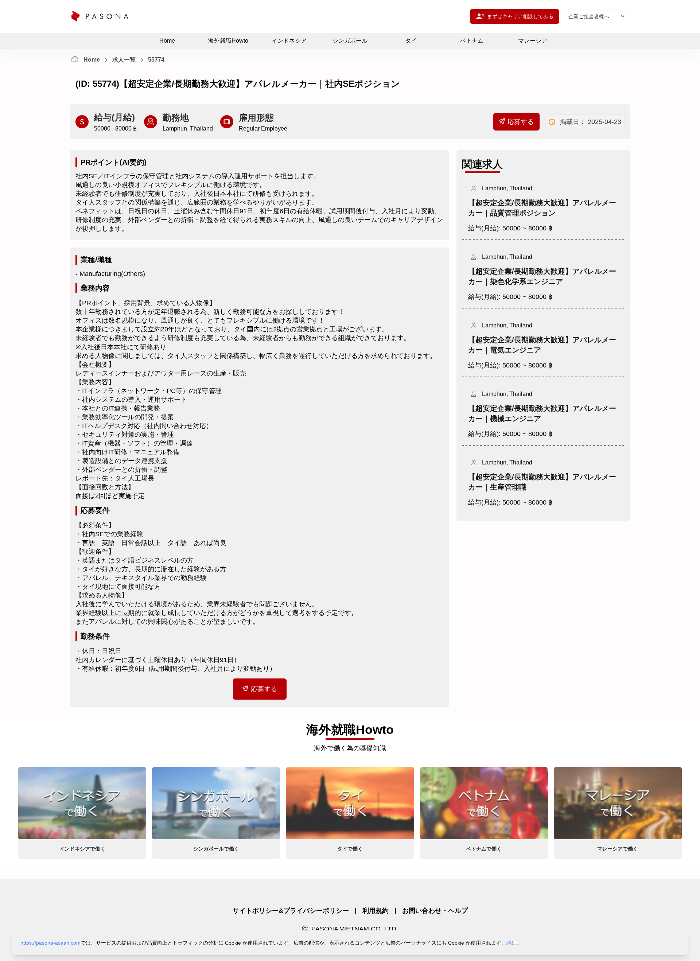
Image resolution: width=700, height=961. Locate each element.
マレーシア (532, 41)
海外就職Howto (228, 41)
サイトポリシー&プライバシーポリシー (291, 910)
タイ (411, 41)
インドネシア (289, 41)
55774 (156, 60)
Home (167, 41)
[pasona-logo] (100, 16)
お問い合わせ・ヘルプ (435, 910)
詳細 (511, 943)
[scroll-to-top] (666, 946)
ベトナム (471, 41)
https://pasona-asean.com (50, 943)
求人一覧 (124, 60)
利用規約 (375, 910)
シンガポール (350, 41)
